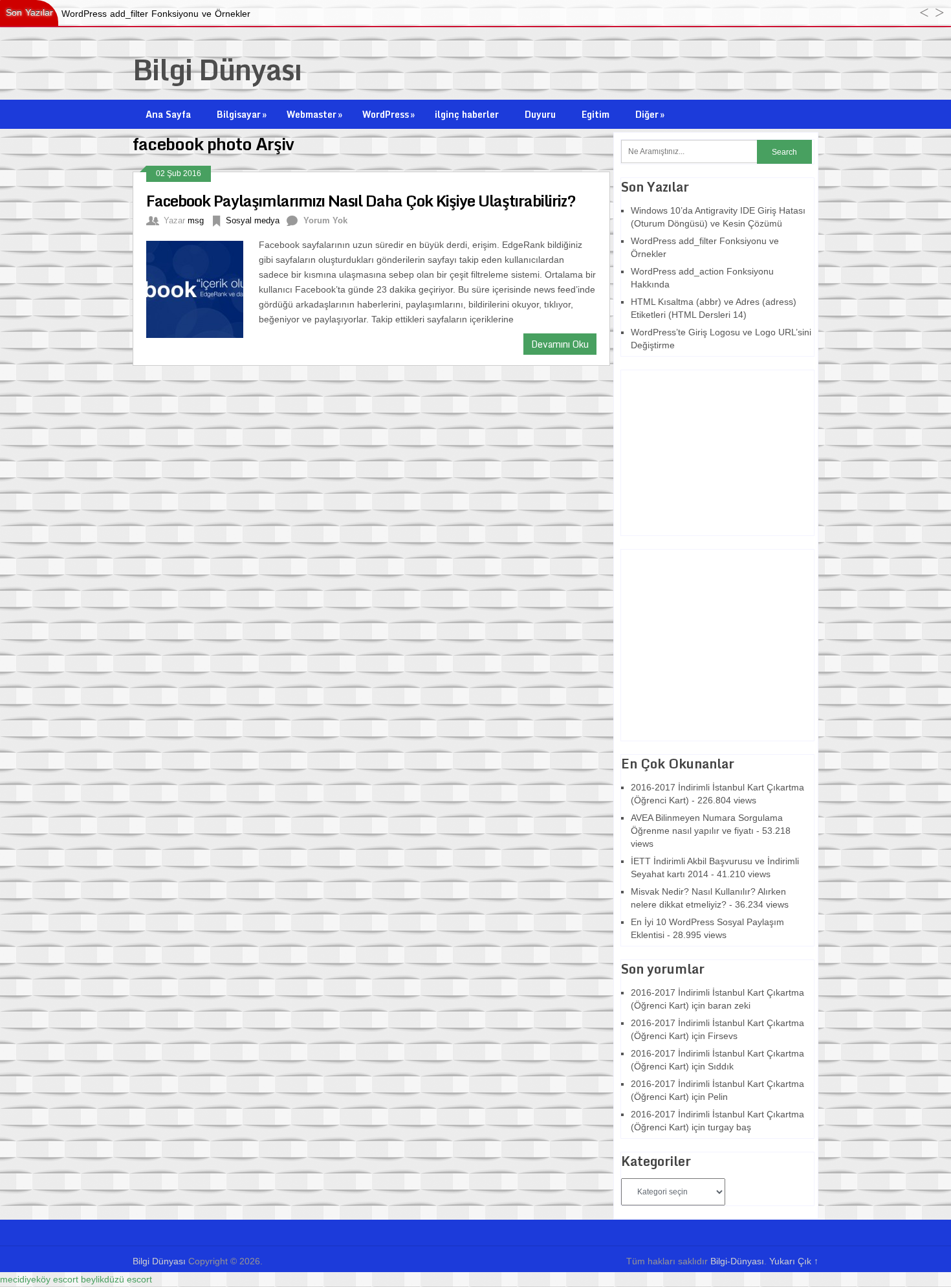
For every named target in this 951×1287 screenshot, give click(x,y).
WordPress (388, 114)
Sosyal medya (252, 220)
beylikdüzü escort (116, 1279)
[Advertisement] (702, 451)
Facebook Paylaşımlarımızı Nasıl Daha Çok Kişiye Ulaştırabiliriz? (361, 200)
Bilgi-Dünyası (737, 1261)
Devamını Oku (560, 344)
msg (196, 220)
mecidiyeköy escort (39, 1279)
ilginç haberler (467, 114)
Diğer (649, 114)
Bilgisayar (242, 114)
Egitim (595, 114)
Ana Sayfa (168, 114)
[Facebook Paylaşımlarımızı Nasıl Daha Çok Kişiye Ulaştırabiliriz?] (202, 288)
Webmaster (314, 114)
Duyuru (540, 114)
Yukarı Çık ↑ (793, 1261)
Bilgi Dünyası (217, 69)
